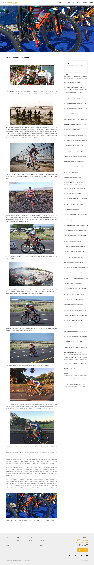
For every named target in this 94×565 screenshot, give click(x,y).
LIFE (73, 2)
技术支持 (85, 2)
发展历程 (30, 543)
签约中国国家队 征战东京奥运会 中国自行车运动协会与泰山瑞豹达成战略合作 (76, 310)
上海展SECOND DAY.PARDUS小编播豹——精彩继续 (75, 357)
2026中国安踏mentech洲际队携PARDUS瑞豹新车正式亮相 (76, 76)
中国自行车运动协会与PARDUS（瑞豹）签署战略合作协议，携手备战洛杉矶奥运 (76, 124)
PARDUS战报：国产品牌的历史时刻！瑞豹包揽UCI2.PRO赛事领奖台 (76, 119)
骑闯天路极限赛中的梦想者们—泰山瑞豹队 (73, 352)
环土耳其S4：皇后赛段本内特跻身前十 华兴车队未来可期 (76, 214)
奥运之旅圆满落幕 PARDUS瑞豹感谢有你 (73, 283)
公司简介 (30, 540)
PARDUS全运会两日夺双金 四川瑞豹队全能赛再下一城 (76, 267)
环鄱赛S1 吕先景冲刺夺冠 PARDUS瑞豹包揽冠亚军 (75, 188)
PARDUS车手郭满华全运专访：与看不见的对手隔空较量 (76, 257)
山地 (69, 2)
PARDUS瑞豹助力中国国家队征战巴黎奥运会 (74, 151)
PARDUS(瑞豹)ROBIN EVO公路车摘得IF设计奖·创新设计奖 (76, 326)
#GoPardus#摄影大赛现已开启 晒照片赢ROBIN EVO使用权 (76, 262)
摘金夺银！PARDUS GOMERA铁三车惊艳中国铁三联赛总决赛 (76, 384)
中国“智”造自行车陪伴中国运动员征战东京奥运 (74, 304)
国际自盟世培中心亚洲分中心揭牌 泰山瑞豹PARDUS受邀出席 (76, 161)
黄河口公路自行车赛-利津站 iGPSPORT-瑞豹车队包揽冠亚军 (76, 235)
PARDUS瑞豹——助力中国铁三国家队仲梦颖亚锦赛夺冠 (76, 320)
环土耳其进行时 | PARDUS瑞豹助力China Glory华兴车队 (76, 220)
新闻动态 (42, 540)
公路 (64, 2)
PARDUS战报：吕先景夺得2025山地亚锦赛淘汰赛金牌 (75, 108)
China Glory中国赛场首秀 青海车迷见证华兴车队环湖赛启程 (76, 198)
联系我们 (91, 2)
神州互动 (86, 560)
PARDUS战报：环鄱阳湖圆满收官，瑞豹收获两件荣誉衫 (76, 87)
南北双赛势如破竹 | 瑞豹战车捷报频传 (72, 82)
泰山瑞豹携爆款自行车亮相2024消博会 (72, 177)
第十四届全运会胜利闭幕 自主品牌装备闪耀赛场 (74, 246)
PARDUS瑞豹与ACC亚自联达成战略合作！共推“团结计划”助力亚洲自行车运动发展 (76, 103)
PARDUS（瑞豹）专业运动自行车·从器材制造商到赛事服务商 (76, 336)
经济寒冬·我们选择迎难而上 (70, 368)
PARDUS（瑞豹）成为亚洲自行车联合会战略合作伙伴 (75, 129)
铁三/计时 (79, 2)
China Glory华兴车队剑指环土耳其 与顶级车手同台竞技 (76, 225)
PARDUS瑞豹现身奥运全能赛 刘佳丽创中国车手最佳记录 (76, 288)
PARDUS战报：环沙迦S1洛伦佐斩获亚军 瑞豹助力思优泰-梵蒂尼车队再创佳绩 (76, 140)
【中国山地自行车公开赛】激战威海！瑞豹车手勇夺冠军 (76, 65)
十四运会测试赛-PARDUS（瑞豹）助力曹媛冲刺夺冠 (75, 315)
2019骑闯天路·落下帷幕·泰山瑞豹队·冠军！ (73, 341)
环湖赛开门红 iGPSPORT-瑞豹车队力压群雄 (73, 299)
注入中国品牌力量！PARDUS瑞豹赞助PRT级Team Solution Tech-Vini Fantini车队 (76, 145)
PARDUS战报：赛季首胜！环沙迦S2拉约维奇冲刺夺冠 (75, 135)
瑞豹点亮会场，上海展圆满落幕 (71, 172)
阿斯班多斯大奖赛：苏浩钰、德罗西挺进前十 (74, 204)
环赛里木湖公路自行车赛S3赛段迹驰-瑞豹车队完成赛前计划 (76, 156)
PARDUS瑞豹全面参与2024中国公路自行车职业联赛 (75, 182)
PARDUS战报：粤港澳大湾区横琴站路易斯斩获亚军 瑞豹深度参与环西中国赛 (76, 166)
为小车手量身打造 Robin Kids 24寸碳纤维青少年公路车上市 (76, 230)
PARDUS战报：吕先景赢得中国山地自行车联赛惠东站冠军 (76, 113)
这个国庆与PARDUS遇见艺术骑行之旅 (72, 241)
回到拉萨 (66, 373)
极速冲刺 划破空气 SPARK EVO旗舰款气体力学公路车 (76, 278)
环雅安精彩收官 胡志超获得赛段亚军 (72, 209)
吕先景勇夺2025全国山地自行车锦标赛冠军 (73, 92)
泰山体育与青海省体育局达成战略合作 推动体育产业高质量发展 (76, 347)
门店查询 (83, 549)
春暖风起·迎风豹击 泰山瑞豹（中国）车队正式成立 (75, 363)
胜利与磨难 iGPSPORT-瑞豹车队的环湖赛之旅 (74, 294)
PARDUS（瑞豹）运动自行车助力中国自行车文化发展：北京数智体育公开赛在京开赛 (76, 193)
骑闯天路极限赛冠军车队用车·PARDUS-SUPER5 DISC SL (76, 331)
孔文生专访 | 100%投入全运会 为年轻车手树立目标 (75, 251)
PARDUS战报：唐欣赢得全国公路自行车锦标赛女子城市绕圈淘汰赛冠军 (76, 98)
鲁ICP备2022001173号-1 (26, 560)
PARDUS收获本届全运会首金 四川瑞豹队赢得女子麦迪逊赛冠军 (76, 273)
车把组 (18, 543)
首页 (60, 2)
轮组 (18, 540)
